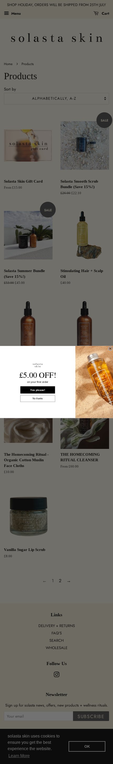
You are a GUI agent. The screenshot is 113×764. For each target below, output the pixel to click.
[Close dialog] (110, 349)
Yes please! (37, 389)
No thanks (38, 398)
